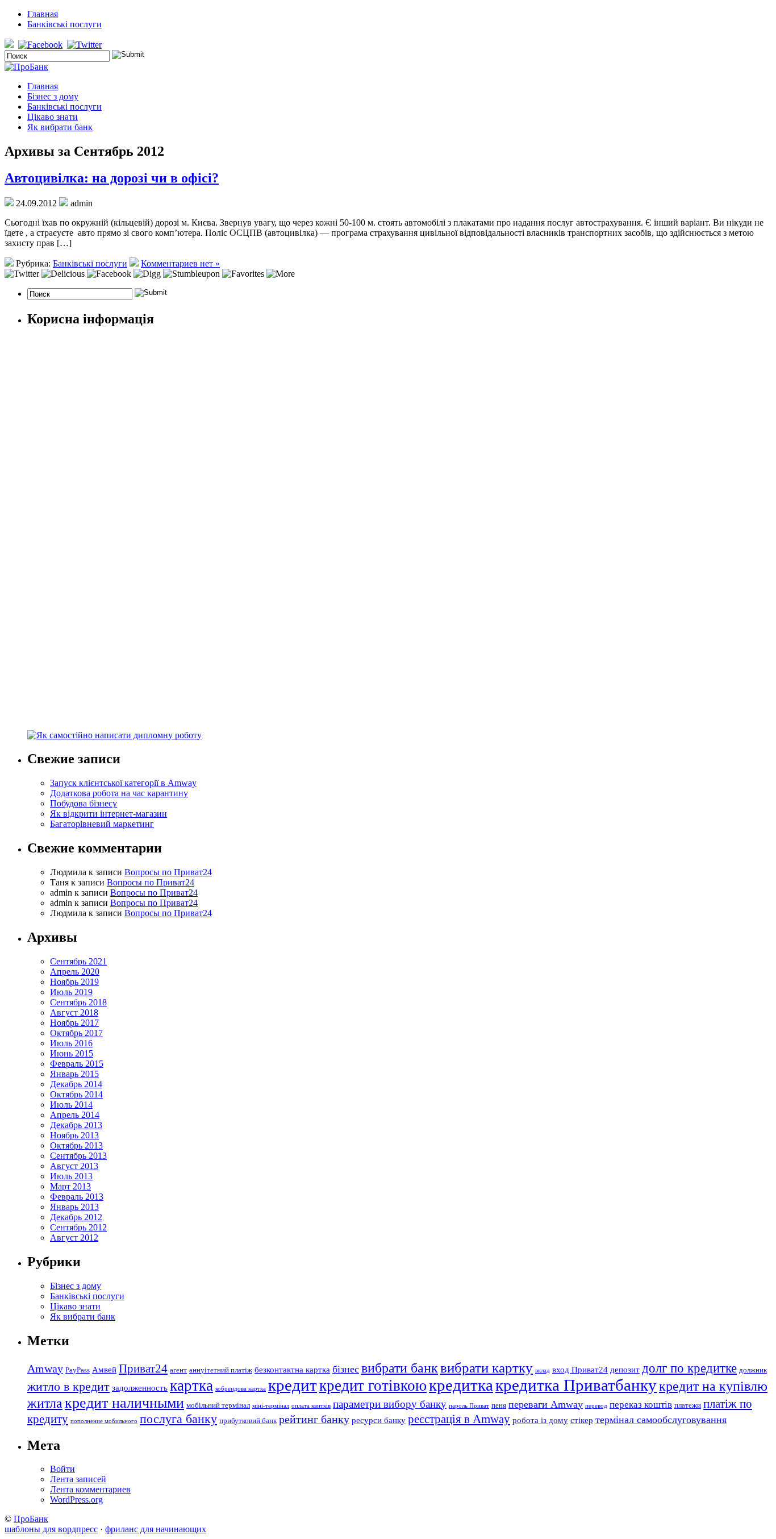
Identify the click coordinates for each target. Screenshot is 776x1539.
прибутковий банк (248, 1420)
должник (753, 1370)
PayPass (77, 1370)
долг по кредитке (689, 1368)
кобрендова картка (240, 1389)
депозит (625, 1369)
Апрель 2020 (74, 971)
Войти (62, 1469)
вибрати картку (486, 1367)
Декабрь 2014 (76, 1084)
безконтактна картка (292, 1369)
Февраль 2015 (76, 1063)
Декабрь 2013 (76, 1125)
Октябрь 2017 (76, 1033)
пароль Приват (469, 1406)
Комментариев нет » (180, 263)
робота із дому (540, 1420)
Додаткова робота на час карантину (119, 793)
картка (191, 1385)
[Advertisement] (112, 549)
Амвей (104, 1369)
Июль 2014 (71, 1104)
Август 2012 (74, 1237)
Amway (45, 1368)
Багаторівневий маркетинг (102, 824)
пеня (498, 1405)
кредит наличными (124, 1403)
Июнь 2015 (71, 1053)
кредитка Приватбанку (576, 1385)
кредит (292, 1385)
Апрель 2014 (74, 1115)
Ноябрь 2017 (74, 1023)
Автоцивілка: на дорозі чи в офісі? (112, 177)
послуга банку (178, 1419)
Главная (42, 14)
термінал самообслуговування (661, 1419)
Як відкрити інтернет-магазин (108, 813)
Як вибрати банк (60, 127)
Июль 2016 (71, 1043)
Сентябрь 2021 (78, 961)
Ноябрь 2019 (74, 982)
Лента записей (78, 1479)
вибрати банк (399, 1368)
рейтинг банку (314, 1419)
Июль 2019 (71, 992)
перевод (596, 1406)
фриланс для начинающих (155, 1529)
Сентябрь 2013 (78, 1156)
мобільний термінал (218, 1405)
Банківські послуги (64, 24)
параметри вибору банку (390, 1404)
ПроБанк (31, 1519)
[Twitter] (85, 44)
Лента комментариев (90, 1489)
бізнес (345, 1369)
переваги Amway (545, 1404)
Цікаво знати (52, 117)
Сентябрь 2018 (78, 1002)
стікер (581, 1420)
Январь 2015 (74, 1074)
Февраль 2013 (76, 1196)
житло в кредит (68, 1386)
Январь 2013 (74, 1207)
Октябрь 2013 (76, 1145)
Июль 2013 (71, 1176)
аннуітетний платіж (220, 1370)
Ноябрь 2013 (74, 1135)
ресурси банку (379, 1420)
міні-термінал (270, 1406)
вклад (542, 1370)
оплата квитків (311, 1406)
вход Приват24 (580, 1369)
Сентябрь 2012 (78, 1227)
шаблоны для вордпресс (51, 1529)
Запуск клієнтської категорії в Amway (123, 783)
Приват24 (143, 1368)
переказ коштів (641, 1404)
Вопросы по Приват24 (168, 872)
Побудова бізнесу (83, 803)
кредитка (461, 1385)
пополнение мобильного (103, 1421)
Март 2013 (70, 1186)
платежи (687, 1405)
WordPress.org (76, 1499)
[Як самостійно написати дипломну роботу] (114, 735)
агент (178, 1370)
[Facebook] (41, 44)
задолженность (140, 1387)
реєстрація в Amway (459, 1419)
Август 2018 (74, 1012)
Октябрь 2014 (76, 1094)
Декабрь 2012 (76, 1217)
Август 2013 (74, 1166)
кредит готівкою (373, 1385)
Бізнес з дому (52, 96)
